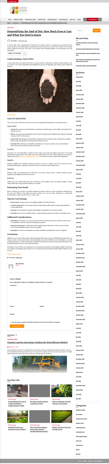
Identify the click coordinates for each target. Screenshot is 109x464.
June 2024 (78, 178)
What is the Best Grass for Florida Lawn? (61, 428)
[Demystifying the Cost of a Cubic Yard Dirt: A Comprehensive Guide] (17, 390)
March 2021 (79, 346)
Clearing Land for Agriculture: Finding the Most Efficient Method (37, 342)
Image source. (11, 114)
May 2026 (78, 81)
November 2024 (80, 156)
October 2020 (79, 368)
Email (42, 306)
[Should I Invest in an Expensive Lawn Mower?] (17, 416)
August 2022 (79, 271)
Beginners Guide (18, 19)
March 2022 (79, 293)
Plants (79, 19)
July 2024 (78, 174)
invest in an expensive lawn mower (30, 156)
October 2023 (79, 209)
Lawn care (72, 19)
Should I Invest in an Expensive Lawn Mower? (17, 428)
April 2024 (78, 187)
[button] (85, 19)
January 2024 (79, 200)
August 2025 (79, 116)
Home (9, 19)
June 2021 (78, 332)
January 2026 (79, 99)
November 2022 (80, 257)
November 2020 (80, 363)
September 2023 (80, 213)
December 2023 (80, 205)
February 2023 (80, 244)
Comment (13, 285)
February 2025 (80, 143)
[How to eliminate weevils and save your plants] (61, 390)
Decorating (79, 414)
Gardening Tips (63, 19)
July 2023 (78, 222)
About (84, 461)
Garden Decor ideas (30, 19)
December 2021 (80, 306)
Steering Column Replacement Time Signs (87, 49)
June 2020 (78, 376)
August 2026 (79, 77)
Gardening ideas (52, 19)
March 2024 (79, 191)
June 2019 (78, 394)
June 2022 (78, 279)
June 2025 (78, 125)
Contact (90, 461)
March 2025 (79, 138)
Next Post (10, 335)
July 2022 (78, 275)
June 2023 (78, 227)
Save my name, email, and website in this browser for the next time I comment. (35, 322)
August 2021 (79, 324)
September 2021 (80, 319)
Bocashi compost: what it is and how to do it (39, 403)
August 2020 (79, 372)
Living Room (79, 445)
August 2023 (79, 218)
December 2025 (80, 103)
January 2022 (79, 301)
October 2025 (79, 112)
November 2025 (80, 108)
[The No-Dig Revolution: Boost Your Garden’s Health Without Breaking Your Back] (39, 416)
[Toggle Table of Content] (24, 53)
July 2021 (78, 328)
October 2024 (79, 160)
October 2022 (79, 262)
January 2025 (79, 147)
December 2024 (80, 152)
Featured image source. (14, 254)
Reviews (78, 454)
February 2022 (80, 297)
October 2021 (79, 315)
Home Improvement (81, 436)
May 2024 (78, 182)
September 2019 (80, 385)
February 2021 (80, 350)
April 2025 (78, 134)
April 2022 (78, 288)
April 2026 (78, 86)
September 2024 (80, 165)
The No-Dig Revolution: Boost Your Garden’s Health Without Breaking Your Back (39, 429)
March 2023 (79, 240)
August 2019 (79, 390)
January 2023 (79, 249)
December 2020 (80, 359)
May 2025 (78, 130)
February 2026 (80, 94)
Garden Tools (42, 19)
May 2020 (78, 381)
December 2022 (80, 253)
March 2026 (79, 90)
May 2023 (78, 231)
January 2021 (79, 354)
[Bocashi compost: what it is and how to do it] (39, 390)
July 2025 (78, 121)
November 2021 (80, 310)
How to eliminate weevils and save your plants (61, 403)
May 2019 (78, 398)
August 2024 (79, 169)
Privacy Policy (98, 461)
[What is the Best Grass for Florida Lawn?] (61, 416)
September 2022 (80, 266)
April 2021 (78, 341)
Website (12, 314)
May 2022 (78, 284)
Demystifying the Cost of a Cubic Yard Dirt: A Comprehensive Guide (17, 404)
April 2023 (78, 235)
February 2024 (80, 196)
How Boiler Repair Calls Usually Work (86, 65)
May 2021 (78, 337)
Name (12, 306)
